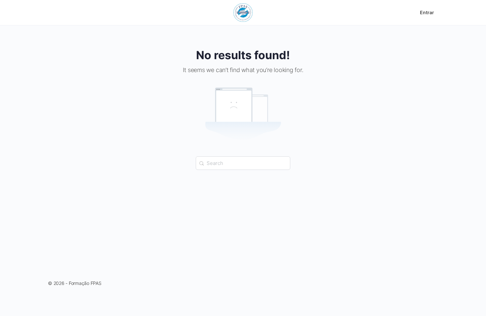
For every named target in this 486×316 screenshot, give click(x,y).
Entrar (427, 12)
